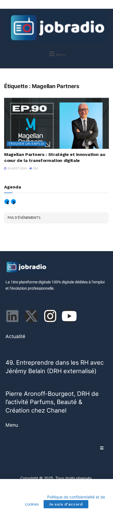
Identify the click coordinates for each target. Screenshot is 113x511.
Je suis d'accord (66, 504)
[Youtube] (69, 316)
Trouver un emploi (26, 144)
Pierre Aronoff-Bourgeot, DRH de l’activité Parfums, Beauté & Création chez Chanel (52, 402)
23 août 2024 (17, 168)
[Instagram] (50, 316)
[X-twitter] (31, 316)
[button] (56, 54)
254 (35, 168)
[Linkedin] (12, 316)
